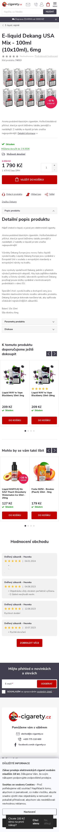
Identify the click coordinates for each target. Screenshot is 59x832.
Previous (48, 353)
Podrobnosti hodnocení (46, 56)
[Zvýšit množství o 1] (54, 165)
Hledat (50, 11)
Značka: (9, 201)
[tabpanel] (15, 393)
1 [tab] (25, 431)
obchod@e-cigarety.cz (32, 733)
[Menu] (55, 4)
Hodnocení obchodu (30, 541)
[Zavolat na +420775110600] (36, 4)
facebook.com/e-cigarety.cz (32, 744)
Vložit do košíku (32, 179)
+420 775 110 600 (32, 739)
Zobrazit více (29, 643)
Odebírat (46, 683)
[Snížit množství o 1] (54, 170)
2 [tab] (28, 431)
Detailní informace (26, 133)
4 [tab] (34, 431)
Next (54, 353)
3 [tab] (31, 431)
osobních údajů (44, 691)
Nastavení (29, 812)
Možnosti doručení (16, 154)
